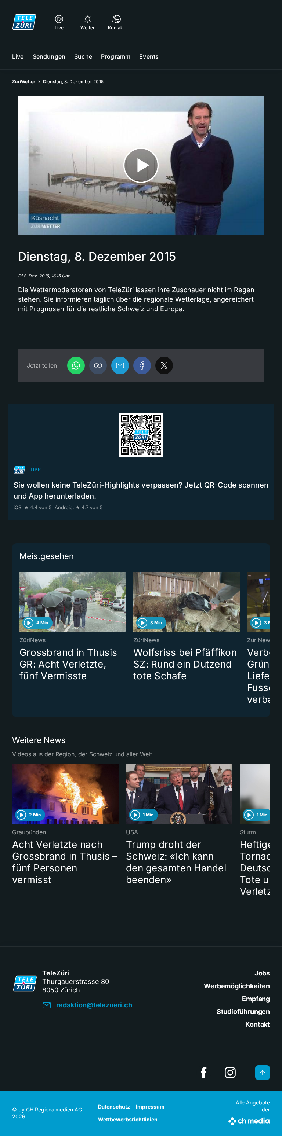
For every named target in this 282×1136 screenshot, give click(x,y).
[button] (98, 365)
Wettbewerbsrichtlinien (128, 1119)
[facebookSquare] (203, 1072)
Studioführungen (243, 1011)
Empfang (256, 999)
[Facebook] (142, 365)
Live (18, 56)
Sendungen (49, 56)
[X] (164, 365)
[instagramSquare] (230, 1072)
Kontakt (257, 1024)
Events (149, 56)
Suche (83, 56)
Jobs (262, 973)
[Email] (120, 365)
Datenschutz (114, 1106)
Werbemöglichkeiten (237, 986)
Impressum (150, 1106)
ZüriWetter (24, 81)
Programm (115, 56)
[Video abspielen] (141, 165)
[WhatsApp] (76, 365)
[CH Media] (249, 1120)
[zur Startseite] (24, 22)
